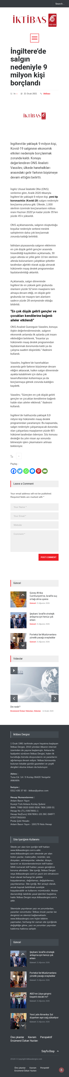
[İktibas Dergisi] (34, 23)
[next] (22, 645)
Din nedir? (15, 707)
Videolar (37, 711)
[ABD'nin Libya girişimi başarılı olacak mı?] (18, 1000)
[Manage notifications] (61, 1070)
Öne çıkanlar (17, 1037)
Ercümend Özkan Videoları (21, 711)
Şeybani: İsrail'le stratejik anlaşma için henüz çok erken (42, 616)
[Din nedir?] (34, 684)
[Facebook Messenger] (32, 471)
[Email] (45, 471)
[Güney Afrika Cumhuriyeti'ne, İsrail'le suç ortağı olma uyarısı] (18, 599)
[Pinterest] (38, 471)
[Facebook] (13, 471)
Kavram (32, 1037)
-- (16, 93)
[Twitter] (20, 471)
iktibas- (47, 93)
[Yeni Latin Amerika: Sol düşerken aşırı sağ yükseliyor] (18, 1021)
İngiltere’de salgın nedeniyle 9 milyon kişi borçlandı (28, 67)
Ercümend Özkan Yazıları (24, 1040)
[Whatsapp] (26, 471)
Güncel (33, 603)
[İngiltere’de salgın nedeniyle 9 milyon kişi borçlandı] (34, 116)
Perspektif (46, 1037)
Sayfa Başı (48, 1051)
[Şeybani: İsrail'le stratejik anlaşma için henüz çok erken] (18, 620)
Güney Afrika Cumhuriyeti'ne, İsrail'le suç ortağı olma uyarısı (43, 596)
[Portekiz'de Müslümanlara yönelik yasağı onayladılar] (18, 641)
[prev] (22, 595)
